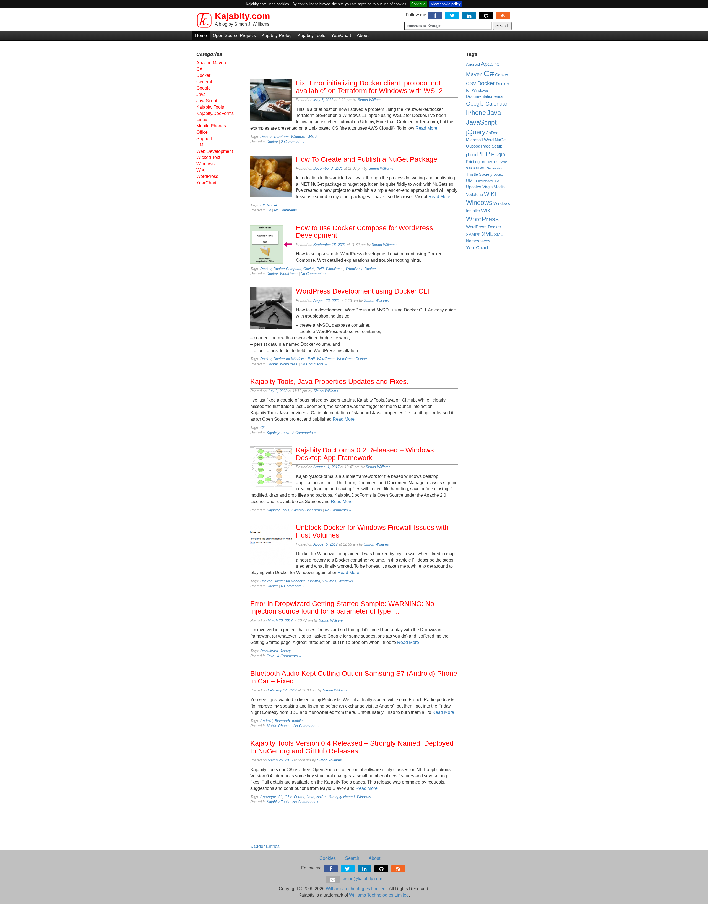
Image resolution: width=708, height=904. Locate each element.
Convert (502, 75)
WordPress (334, 269)
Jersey (285, 651)
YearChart (341, 35)
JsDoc (492, 133)
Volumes (329, 581)
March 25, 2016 (280, 760)
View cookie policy (446, 4)
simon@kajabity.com (361, 878)
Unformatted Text (487, 181)
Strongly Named (342, 797)
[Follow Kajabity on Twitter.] (452, 14)
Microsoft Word (480, 140)
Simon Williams (370, 100)
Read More (426, 128)
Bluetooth (282, 721)
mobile (297, 721)
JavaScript (206, 100)
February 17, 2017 (282, 690)
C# (262, 205)
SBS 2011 (479, 168)
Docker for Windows (290, 359)
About (362, 35)
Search (352, 858)
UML (201, 145)
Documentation (479, 96)
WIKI (490, 194)
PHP (320, 269)
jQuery (475, 132)
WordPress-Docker (361, 269)
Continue (418, 4)
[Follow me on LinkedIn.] (469, 14)
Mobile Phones (278, 726)
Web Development (214, 151)
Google (203, 88)
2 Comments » (292, 142)
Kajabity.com (242, 16)
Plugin (498, 154)
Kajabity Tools (311, 35)
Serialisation (495, 168)
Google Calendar (486, 104)
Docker (265, 137)
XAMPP (473, 234)
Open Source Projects (234, 35)
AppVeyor (268, 797)
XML (487, 234)
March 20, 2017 (280, 621)
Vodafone (474, 194)
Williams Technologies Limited (356, 888)
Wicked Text (208, 157)
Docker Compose (287, 269)
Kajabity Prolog (277, 35)
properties (490, 161)
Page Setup (491, 146)
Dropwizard (269, 651)
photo (471, 155)
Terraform (281, 137)
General (204, 81)
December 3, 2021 (328, 168)
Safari (503, 162)
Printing (473, 161)
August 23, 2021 (326, 300)
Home (201, 35)
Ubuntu (498, 174)
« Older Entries (265, 846)
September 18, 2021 (329, 245)
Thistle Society (479, 174)
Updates (473, 187)
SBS (469, 168)
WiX (200, 170)
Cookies (327, 858)
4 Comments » (289, 656)
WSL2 (312, 137)
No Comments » (287, 210)
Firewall (314, 581)
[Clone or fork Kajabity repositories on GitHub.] (486, 14)
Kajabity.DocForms (306, 510)
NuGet (272, 205)
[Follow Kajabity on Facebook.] (435, 14)
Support (204, 138)
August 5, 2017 (325, 544)
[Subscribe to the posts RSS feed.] (503, 14)
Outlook (473, 146)
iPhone (476, 112)
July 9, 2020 (277, 391)
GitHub (308, 269)
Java (270, 656)
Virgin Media (493, 187)
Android (266, 721)
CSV (288, 797)
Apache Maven (211, 63)
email (499, 96)
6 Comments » (292, 586)
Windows (298, 137)
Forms (299, 797)
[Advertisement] (354, 58)
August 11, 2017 (326, 467)
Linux (201, 119)
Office (202, 132)
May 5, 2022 (323, 100)
